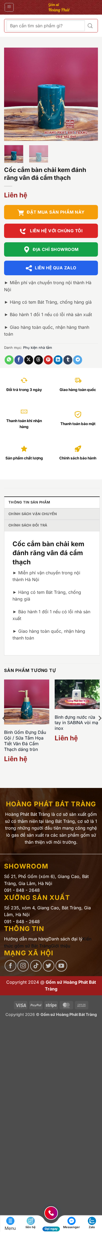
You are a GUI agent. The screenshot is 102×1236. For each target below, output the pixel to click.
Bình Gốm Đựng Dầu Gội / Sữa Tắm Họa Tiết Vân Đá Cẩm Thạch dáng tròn (25, 741)
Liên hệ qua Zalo (55, 267)
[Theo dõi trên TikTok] (36, 966)
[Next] (89, 94)
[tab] (52, 502)
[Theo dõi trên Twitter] (48, 966)
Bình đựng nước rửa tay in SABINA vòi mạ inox (76, 722)
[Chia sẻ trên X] (28, 359)
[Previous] (13, 94)
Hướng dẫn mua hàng (26, 939)
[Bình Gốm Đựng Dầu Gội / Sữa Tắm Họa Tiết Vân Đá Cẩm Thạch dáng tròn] (26, 702)
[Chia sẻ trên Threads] (38, 359)
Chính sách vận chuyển (32, 514)
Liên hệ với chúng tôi (55, 230)
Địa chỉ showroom (55, 249)
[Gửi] (90, 26)
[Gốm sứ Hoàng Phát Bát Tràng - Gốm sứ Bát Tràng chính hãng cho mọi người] (59, 7)
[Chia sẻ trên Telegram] (77, 359)
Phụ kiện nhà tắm (37, 348)
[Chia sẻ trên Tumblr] (67, 359)
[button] (9, 7)
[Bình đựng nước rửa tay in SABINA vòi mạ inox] (77, 694)
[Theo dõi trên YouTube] (61, 966)
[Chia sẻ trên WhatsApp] (9, 359)
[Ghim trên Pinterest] (48, 359)
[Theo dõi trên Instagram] (23, 966)
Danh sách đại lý (65, 939)
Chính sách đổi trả (28, 525)
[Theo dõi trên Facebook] (10, 966)
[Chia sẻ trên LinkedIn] (58, 359)
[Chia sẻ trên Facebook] (18, 359)
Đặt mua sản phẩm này (55, 212)
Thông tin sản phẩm (29, 502)
